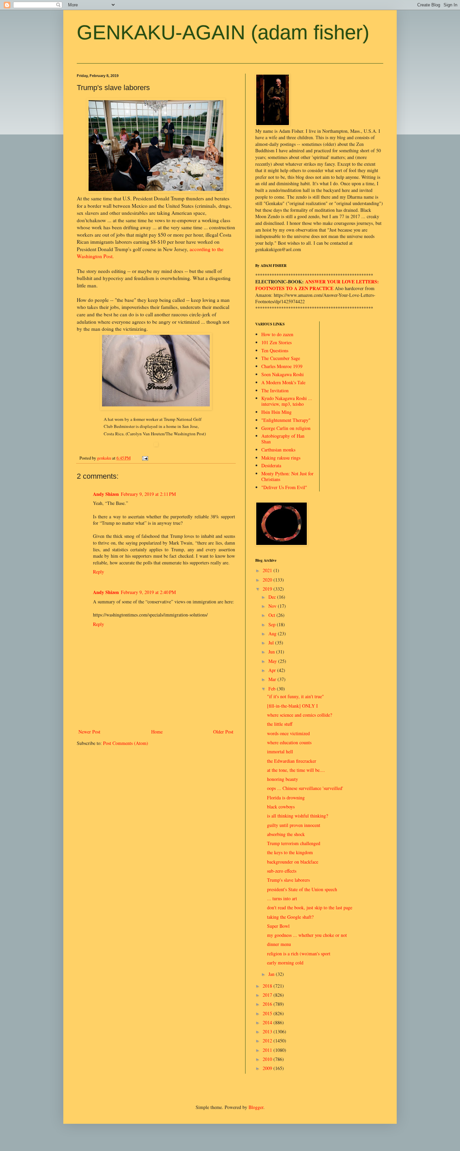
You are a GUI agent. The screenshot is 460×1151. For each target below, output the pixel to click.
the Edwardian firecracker (291, 761)
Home (157, 731)
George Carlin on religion (285, 428)
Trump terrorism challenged (293, 843)
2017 (268, 995)
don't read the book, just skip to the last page (309, 907)
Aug (273, 633)
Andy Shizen (106, 494)
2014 (268, 1022)
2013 (268, 1031)
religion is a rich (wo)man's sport (298, 953)
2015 (268, 1013)
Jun (272, 651)
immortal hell (280, 751)
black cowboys (281, 806)
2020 (268, 580)
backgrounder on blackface (292, 862)
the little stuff (279, 724)
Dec (272, 597)
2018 (268, 986)
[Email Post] (144, 458)
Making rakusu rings (280, 457)
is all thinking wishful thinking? (297, 815)
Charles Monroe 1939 (281, 366)
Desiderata (271, 465)
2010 (268, 1059)
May (273, 661)
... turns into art (282, 898)
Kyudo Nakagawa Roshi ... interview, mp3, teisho (286, 401)
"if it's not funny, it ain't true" (295, 696)
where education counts (289, 742)
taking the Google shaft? (290, 917)
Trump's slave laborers (288, 880)
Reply (98, 571)
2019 (268, 589)
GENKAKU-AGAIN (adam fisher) (223, 32)
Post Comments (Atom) (125, 743)
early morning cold (285, 962)
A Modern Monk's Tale (283, 382)
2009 (268, 1068)
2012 (268, 1040)
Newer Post (89, 731)
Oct (272, 615)
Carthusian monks (278, 449)
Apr (272, 670)
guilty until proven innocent (293, 825)
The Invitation (275, 390)
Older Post (223, 731)
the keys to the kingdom (290, 852)
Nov (273, 606)
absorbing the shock (286, 834)
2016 (268, 1004)
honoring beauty (282, 779)
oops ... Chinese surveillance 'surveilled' (305, 788)
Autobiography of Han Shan (282, 439)
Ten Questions (274, 350)
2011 (268, 1050)
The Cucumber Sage (280, 358)
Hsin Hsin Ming (276, 412)
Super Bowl (278, 926)
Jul (271, 642)
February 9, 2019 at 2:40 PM (148, 592)
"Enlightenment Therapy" (285, 420)
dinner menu (279, 944)
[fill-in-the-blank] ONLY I (292, 706)
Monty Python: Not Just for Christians (287, 476)
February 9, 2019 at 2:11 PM (148, 494)
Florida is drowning (286, 797)
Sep (272, 624)
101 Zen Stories (276, 342)
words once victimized (288, 733)
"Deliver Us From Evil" (284, 487)
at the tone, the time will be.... (296, 770)
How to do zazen (277, 334)
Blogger (256, 1107)
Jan (272, 974)
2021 (268, 570)
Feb (272, 688)
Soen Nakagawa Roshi (282, 374)
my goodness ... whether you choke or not (307, 935)
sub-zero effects (281, 871)
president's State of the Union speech (302, 889)
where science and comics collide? (299, 715)
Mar (272, 679)
